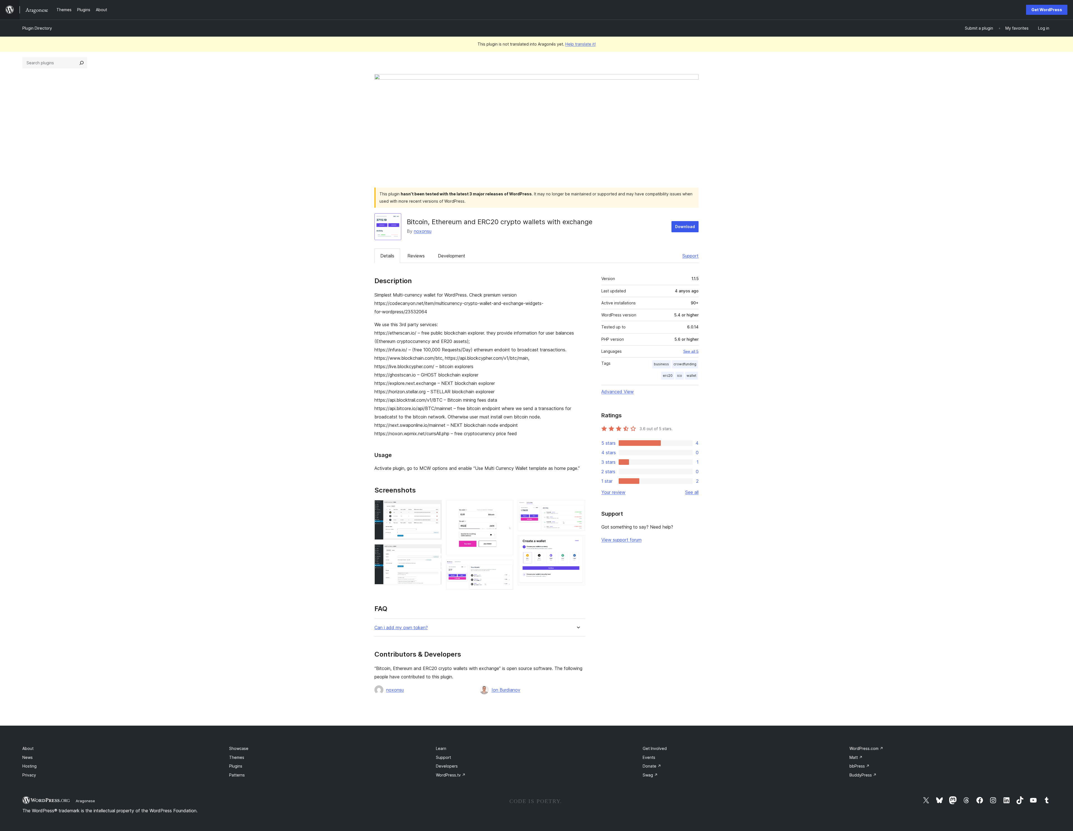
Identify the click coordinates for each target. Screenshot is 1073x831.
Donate (652, 766)
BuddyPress (863, 775)
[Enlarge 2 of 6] (434, 552)
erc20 (668, 375)
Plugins (235, 766)
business (661, 364)
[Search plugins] (81, 62)
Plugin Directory (37, 28)
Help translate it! (580, 44)
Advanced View (617, 391)
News (27, 757)
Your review (613, 492)
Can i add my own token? (401, 627)
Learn (441, 748)
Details (387, 256)
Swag (650, 775)
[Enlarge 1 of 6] (434, 507)
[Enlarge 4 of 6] (506, 567)
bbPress (859, 766)
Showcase (238, 748)
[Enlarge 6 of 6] (577, 543)
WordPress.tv (451, 775)
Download (685, 226)
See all (692, 492)
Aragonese (85, 801)
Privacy (29, 775)
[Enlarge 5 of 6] (577, 507)
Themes (236, 757)
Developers (447, 766)
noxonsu (422, 231)
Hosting (29, 766)
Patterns (237, 775)
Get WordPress (1046, 9)
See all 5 (691, 351)
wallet (691, 375)
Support (690, 256)
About (28, 748)
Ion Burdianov (506, 690)
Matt (856, 757)
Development (451, 256)
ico (679, 375)
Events (649, 757)
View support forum (621, 540)
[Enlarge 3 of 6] (506, 507)
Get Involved (655, 748)
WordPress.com (866, 748)
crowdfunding (684, 364)
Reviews (416, 256)
